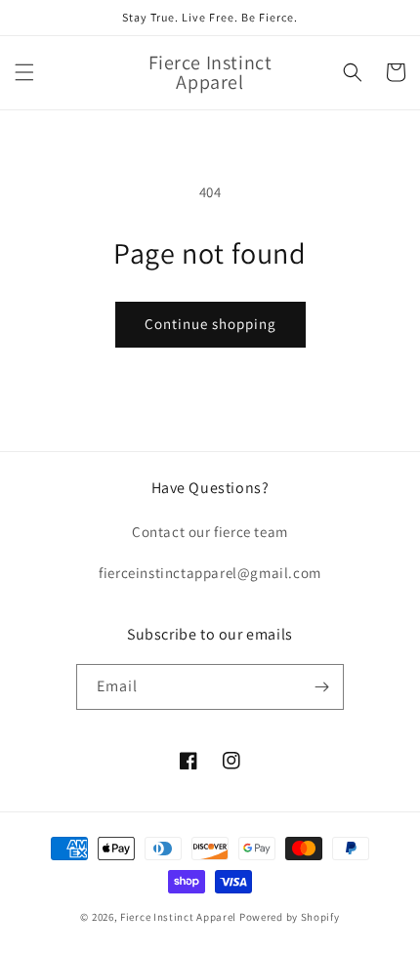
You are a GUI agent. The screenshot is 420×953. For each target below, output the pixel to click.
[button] (24, 72)
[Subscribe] (321, 687)
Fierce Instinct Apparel (178, 917)
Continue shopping (210, 323)
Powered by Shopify (289, 917)
